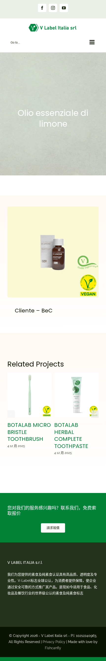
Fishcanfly (53, 648)
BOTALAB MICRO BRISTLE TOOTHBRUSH (30, 395)
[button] (11, 414)
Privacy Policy (54, 642)
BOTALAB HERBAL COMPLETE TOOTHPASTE (76, 395)
